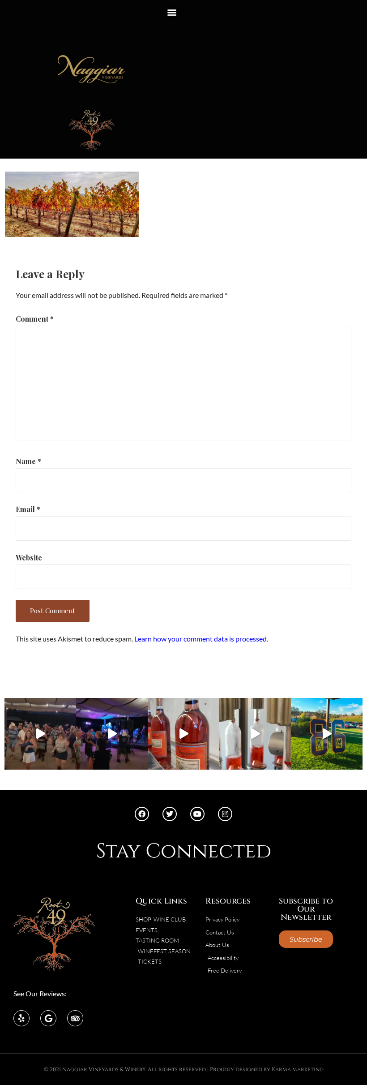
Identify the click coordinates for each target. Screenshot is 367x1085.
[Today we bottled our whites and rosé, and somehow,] (255, 734)
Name (28, 461)
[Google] (48, 1018)
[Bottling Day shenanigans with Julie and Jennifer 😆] (183, 734)
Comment (35, 318)
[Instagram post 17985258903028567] (40, 734)
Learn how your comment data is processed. (201, 638)
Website (29, 557)
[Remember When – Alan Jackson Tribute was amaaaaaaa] (112, 734)
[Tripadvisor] (75, 1018)
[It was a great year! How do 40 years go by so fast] (327, 734)
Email (28, 509)
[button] (171, 11)
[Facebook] (142, 814)
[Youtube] (197, 814)
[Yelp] (21, 1018)
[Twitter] (169, 814)
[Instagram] (225, 814)
